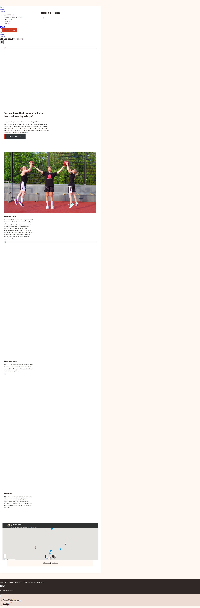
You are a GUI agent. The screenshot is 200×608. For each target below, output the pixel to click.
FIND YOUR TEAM (9, 30)
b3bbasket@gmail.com (50, 563)
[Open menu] (2, 42)
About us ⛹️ (8, 19)
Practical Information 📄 (13, 17)
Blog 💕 (6, 24)
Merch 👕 (7, 21)
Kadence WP (40, 582)
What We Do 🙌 (9, 15)
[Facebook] (1, 28)
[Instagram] (3, 586)
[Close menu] (0, 595)
